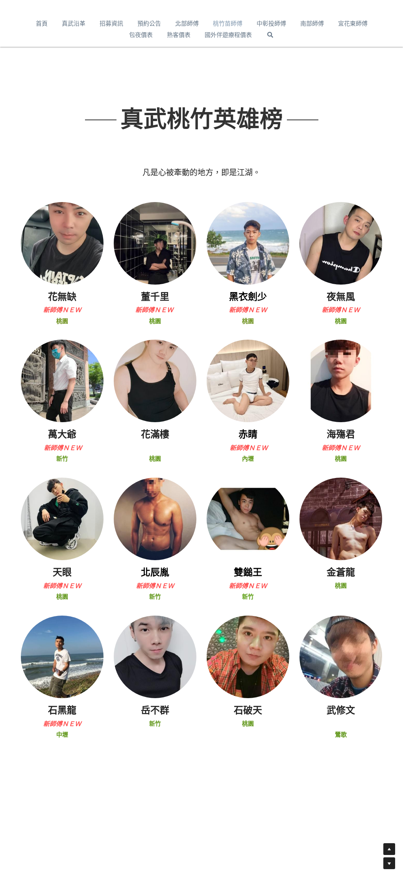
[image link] (62, 242)
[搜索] (270, 35)
